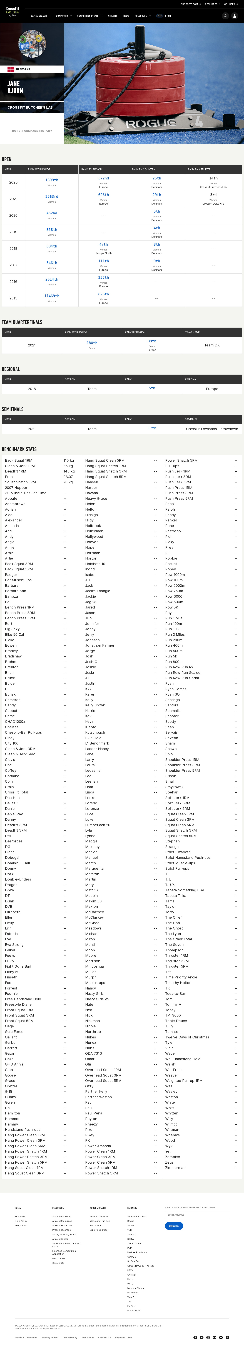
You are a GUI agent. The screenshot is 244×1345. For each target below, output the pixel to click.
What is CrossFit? (99, 1216)
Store (164, 15)
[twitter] (201, 1337)
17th (152, 428)
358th (51, 230)
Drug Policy (21, 1221)
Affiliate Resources (62, 1225)
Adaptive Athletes (61, 1216)
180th (92, 343)
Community (62, 15)
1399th (51, 180)
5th (157, 211)
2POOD (131, 1234)
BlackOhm (132, 1292)
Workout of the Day (100, 1221)
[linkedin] (221, 1337)
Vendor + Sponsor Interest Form (66, 1245)
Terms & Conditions (26, 1337)
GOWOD (131, 1256)
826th (103, 294)
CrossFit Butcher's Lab (30, 107)
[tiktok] (227, 1337)
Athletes (113, 15)
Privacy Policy (49, 1337)
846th (51, 263)
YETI (129, 1230)
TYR (129, 1301)
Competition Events (88, 15)
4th (157, 228)
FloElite (131, 1306)
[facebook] (195, 1337)
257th (103, 277)
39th (152, 341)
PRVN (130, 1270)
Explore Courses (99, 1230)
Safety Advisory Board (64, 1234)
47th (103, 244)
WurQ (130, 1283)
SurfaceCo (133, 1261)
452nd (51, 213)
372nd (103, 178)
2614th (51, 279)
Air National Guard (136, 1216)
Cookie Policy (69, 1337)
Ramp (130, 1279)
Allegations (21, 1225)
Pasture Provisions (137, 1252)
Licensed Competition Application (64, 1252)
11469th (51, 296)
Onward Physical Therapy (140, 1266)
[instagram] (208, 1337)
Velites (131, 1225)
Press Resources (61, 1230)
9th (157, 261)
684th (51, 246)
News (126, 15)
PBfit (129, 1248)
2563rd (51, 196)
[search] (225, 15)
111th (103, 261)
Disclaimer (87, 1337)
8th (157, 244)
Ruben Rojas (134, 1310)
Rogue (130, 1221)
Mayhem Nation (135, 1288)
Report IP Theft (123, 1337)
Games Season (39, 15)
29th (157, 195)
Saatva (131, 1239)
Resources (141, 15)
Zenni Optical (134, 1243)
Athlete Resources (62, 1221)
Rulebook (20, 1216)
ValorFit (131, 1297)
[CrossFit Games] (12, 11)
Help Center (58, 1258)
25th (157, 178)
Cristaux (131, 1274)
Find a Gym (95, 1225)
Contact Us (58, 1263)
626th (103, 195)
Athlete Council (60, 1239)
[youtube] (214, 1337)
